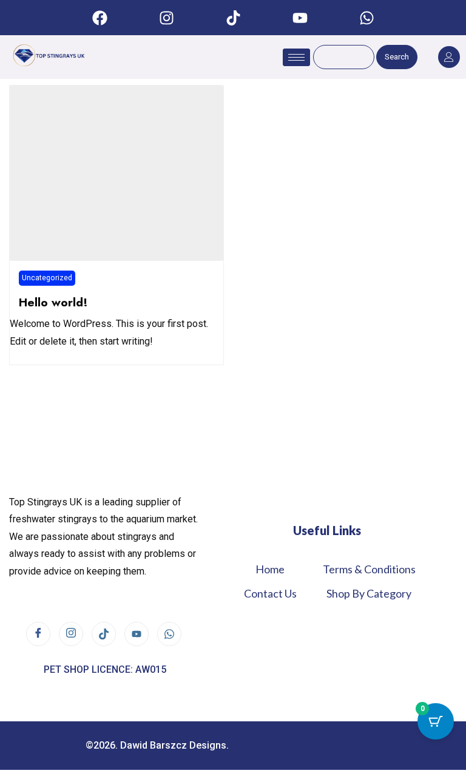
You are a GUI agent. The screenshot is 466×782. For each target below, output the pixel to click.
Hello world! (53, 302)
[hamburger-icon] (296, 57)
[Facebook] (99, 17)
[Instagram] (166, 17)
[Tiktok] (233, 17)
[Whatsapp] (366, 17)
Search (397, 56)
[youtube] (136, 634)
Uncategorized (47, 277)
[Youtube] (300, 17)
